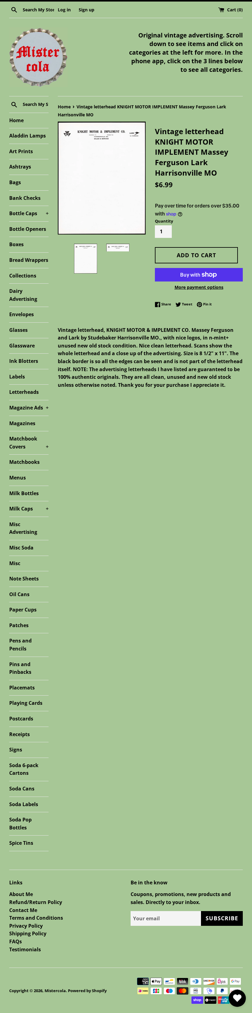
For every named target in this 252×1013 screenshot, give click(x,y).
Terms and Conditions (36, 917)
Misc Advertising (23, 528)
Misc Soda (21, 547)
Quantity (164, 221)
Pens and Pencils (20, 644)
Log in (64, 10)
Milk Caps (29, 508)
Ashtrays (20, 166)
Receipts (19, 734)
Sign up (86, 10)
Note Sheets (24, 578)
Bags (15, 182)
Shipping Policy (27, 933)
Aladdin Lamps (27, 135)
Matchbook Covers (29, 442)
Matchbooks (24, 462)
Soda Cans (21, 788)
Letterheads (24, 392)
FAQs (15, 941)
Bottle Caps (29, 213)
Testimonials (25, 949)
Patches (19, 625)
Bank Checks (25, 198)
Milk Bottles (24, 493)
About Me (21, 894)
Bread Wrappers (28, 260)
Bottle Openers (27, 229)
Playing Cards (25, 703)
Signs (15, 749)
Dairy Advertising (23, 295)
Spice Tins (21, 843)
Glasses (18, 330)
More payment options (199, 287)
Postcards (21, 718)
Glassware (22, 345)
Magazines (22, 423)
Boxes (16, 244)
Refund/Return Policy (35, 902)
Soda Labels (23, 804)
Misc (14, 563)
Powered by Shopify (87, 990)
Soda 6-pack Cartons (23, 769)
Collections (22, 275)
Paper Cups (23, 609)
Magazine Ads (29, 407)
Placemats (22, 687)
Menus (17, 477)
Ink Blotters (23, 361)
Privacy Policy (26, 925)
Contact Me (23, 910)
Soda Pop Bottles (20, 823)
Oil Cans (19, 594)
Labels (17, 376)
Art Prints (21, 151)
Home (16, 120)
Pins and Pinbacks (20, 668)
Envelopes (21, 314)
